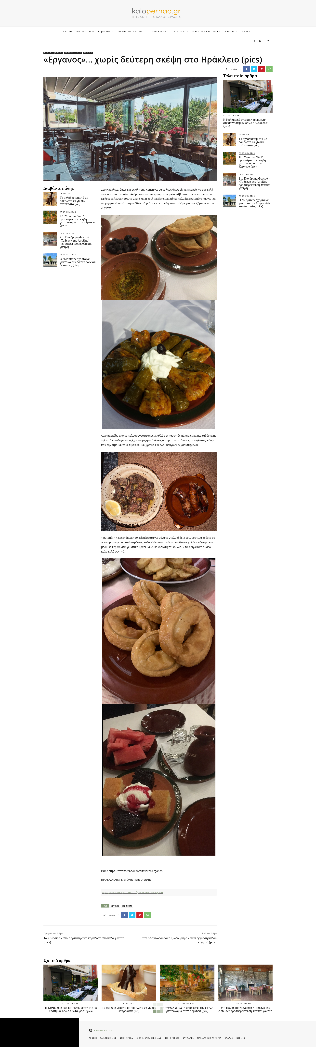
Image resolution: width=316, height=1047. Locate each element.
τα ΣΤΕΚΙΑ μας (73, 53)
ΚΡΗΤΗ (58, 53)
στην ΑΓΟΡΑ (126, 1038)
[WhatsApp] (269, 69)
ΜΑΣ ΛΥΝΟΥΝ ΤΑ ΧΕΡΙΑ (209, 1038)
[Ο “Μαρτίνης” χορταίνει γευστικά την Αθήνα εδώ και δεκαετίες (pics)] (50, 260)
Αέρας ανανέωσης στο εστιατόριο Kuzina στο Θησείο (132, 892)
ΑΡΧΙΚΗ (93, 1038)
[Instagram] (260, 41)
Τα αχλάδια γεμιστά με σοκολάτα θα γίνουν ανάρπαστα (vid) (74, 201)
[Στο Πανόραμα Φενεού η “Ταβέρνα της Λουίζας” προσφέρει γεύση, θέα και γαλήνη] (50, 239)
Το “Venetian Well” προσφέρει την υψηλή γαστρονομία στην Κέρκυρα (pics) (77, 220)
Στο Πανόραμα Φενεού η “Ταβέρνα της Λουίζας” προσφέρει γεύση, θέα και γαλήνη (76, 242)
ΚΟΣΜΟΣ (241, 1038)
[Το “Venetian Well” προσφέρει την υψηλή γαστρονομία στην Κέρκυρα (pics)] (50, 217)
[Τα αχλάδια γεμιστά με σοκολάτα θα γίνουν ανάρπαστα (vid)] (50, 199)
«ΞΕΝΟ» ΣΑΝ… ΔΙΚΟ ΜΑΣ (148, 1038)
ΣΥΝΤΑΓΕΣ (65, 194)
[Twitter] (254, 69)
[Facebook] (254, 41)
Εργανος (115, 905)
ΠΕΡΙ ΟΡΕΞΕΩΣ (172, 1038)
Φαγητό (88, 53)
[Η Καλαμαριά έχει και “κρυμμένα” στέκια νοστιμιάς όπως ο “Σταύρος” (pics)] (248, 96)
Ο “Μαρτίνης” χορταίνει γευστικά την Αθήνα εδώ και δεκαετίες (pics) (78, 262)
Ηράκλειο (127, 905)
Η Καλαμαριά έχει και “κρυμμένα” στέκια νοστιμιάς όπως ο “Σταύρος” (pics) (245, 123)
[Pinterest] (261, 69)
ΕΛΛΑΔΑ (48, 53)
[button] (268, 41)
